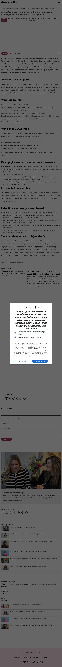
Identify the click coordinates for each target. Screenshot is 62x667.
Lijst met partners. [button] (37, 348)
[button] (31, 341)
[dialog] (31, 333)
